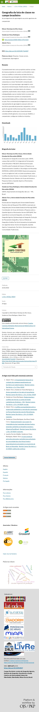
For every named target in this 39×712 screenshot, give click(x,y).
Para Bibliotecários (8, 499)
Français (5, 475)
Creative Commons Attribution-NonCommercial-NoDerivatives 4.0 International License (18, 325)
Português (6, 481)
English (5, 469)
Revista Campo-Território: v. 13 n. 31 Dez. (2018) (21, 394)
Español (5, 472)
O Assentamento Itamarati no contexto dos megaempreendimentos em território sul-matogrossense (19, 382)
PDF (6, 278)
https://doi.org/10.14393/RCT (13, 668)
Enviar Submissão (9, 457)
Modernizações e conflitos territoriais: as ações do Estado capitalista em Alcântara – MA (20, 399)
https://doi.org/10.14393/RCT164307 (16, 51)
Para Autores (7, 496)
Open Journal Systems (10, 554)
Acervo (9, 6)
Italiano (5, 478)
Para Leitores (7, 493)
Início (3, 6)
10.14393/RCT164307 (9, 359)
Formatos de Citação (9, 367)
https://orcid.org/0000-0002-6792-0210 (16, 40)
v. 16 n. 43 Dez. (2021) (20, 6)
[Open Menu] (2, 2)
